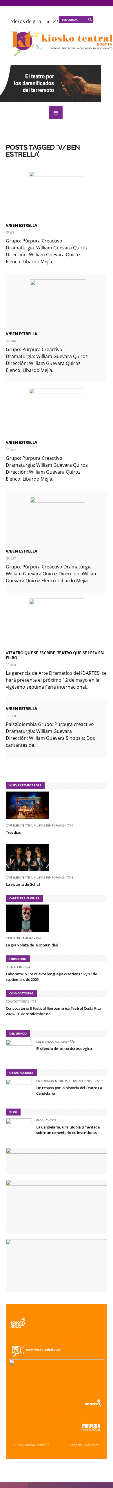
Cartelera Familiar (19, 938)
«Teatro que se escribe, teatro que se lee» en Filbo (54, 655)
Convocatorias (17, 1001)
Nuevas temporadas (49, 825)
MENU (56, 112)
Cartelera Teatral (19, 825)
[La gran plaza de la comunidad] (30, 933)
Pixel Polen (91, 1445)
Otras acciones (80, 1081)
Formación (14, 967)
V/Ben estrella (21, 551)
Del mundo (44, 1041)
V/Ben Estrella (21, 225)
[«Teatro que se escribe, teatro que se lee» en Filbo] (56, 623)
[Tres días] (30, 820)
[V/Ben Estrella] (56, 195)
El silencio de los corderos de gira (64, 1048)
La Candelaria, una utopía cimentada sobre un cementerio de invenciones (68, 1129)
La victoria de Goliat (23, 884)
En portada (45, 1081)
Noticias (60, 1041)
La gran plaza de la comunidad (32, 945)
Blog (39, 1120)
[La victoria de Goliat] (30, 872)
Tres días (13, 832)
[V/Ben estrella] (57, 521)
